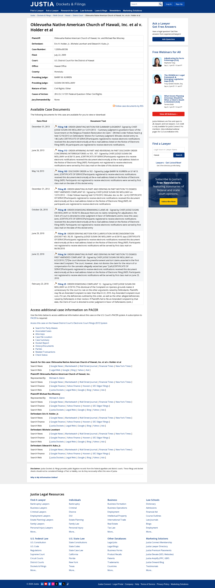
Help (137, 584)
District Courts (37, 562)
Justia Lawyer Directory (157, 546)
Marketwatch (71, 366)
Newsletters (115, 11)
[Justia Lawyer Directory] (67, 583)
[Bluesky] (60, 583)
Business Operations (117, 507)
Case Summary (42, 340)
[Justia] (42, 4)
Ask (87, 370)
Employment (113, 511)
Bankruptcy (74, 504)
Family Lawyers (37, 523)
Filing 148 (63, 127)
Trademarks (113, 562)
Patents (111, 558)
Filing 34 (62, 254)
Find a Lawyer (37, 11)
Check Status (41, 355)
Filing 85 (62, 189)
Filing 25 (62, 284)
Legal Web (55, 370)
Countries (112, 566)
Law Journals (152, 519)
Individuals (75, 499)
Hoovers (87, 386)
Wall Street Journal (88, 366)
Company (129, 584)
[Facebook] (49, 583)
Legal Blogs (113, 546)
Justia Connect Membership (159, 542)
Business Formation (117, 504)
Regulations (36, 550)
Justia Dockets (57, 390)
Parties (38, 349)
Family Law (74, 523)
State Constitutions (78, 542)
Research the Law (69, 11)
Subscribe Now (168, 201)
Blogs (148, 523)
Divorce (72, 511)
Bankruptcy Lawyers (39, 504)
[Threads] (56, 583)
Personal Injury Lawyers (41, 527)
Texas (72, 566)
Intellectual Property (117, 515)
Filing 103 (63, 171)
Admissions (151, 507)
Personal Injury (76, 527)
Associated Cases (43, 331)
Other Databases (117, 538)
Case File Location (43, 337)
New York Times (123, 366)
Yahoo (81, 370)
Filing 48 (62, 210)
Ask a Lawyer (52, 11)
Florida (72, 558)
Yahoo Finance (74, 386)
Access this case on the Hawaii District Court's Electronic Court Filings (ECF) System (68, 323)
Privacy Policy (163, 584)
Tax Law (111, 527)
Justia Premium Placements (158, 550)
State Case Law (76, 550)
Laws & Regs (101, 11)
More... (33, 531)
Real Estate (113, 523)
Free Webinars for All (166, 52)
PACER (33, 318)
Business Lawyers (38, 507)
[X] (63, 583)
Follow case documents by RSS (129, 106)
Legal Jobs (112, 542)
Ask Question (168, 39)
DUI (71, 515)
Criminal (73, 507)
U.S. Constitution (38, 542)
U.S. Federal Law (39, 538)
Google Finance (58, 386)
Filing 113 (63, 150)
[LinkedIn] (42, 583)
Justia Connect (104, 584)
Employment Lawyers (40, 515)
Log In (169, 4)
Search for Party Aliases (46, 328)
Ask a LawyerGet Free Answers (164, 24)
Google (65, 370)
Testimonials (152, 566)
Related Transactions (45, 352)
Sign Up (179, 4)
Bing (73, 370)
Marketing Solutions (132, 11)
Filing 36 (62, 233)
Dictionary (151, 504)
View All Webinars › (168, 114)
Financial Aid (152, 511)
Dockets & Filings (38, 566)
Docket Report (42, 343)
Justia (36, 584)
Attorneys (40, 334)
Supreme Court (37, 554)
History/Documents (44, 346)
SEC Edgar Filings (101, 386)
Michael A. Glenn (57, 378)
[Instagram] (53, 583)
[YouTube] (45, 583)
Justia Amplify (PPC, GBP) (157, 558)
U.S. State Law (77, 538)
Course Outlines (153, 515)
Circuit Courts (36, 558)
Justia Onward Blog (155, 562)
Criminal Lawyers (38, 511)
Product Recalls (115, 554)
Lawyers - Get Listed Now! (168, 162)
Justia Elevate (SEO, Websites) (160, 554)
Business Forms (115, 550)
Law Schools (86, 11)
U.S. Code (34, 546)
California (73, 554)
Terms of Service (148, 584)
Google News (57, 366)
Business (112, 499)
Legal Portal (118, 584)
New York (73, 562)
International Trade (117, 519)
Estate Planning (76, 519)
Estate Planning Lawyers (41, 519)
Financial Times (106, 366)
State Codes (74, 546)
